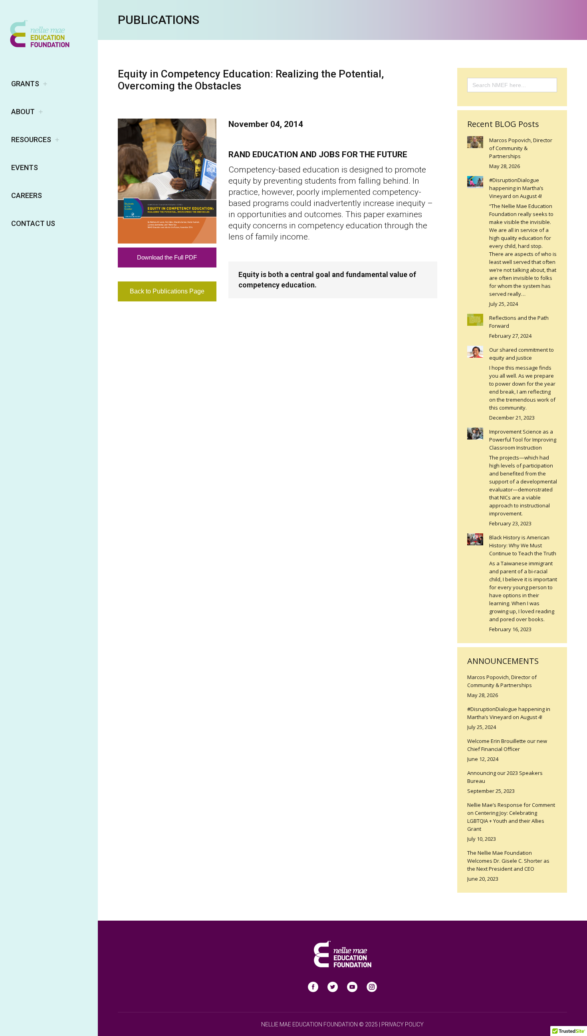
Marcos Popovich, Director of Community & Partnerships (520, 148)
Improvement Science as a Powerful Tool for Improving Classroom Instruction (522, 439)
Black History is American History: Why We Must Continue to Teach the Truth (522, 545)
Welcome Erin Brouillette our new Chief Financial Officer (507, 745)
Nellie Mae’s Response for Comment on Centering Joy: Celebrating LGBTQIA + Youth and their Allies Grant (511, 816)
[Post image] (475, 142)
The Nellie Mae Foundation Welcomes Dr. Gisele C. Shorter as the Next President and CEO (508, 860)
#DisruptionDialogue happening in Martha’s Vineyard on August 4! (516, 188)
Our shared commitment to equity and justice (521, 353)
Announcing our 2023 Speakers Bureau (505, 776)
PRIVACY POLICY (402, 1024)
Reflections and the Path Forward (519, 321)
